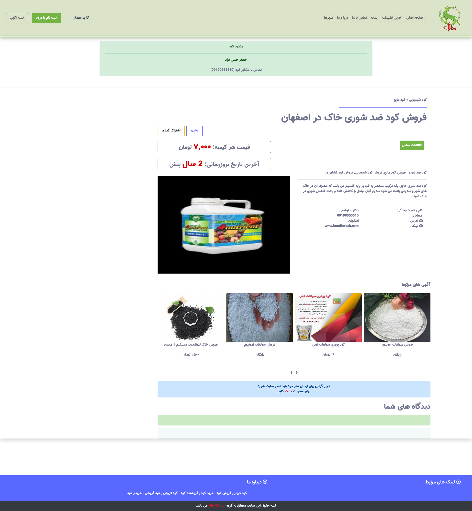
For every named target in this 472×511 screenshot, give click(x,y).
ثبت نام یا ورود (46, 18)
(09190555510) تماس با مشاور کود (236, 70)
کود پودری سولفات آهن (259, 345)
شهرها (328, 18)
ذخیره (194, 130)
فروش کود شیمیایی (368, 172)
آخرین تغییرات (392, 18)
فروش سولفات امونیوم (328, 345)
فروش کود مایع (395, 172)
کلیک (288, 391)
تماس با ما (359, 18)
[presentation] (291, 373)
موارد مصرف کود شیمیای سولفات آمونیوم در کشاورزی (397, 347)
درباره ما (342, 18)
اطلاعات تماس (412, 145)
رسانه (374, 18)
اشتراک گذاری (171, 130)
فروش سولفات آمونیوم (190, 345)
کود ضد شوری (417, 172)
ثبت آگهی (17, 18)
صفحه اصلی (413, 18)
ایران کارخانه (216, 506)
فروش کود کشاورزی (339, 172)
